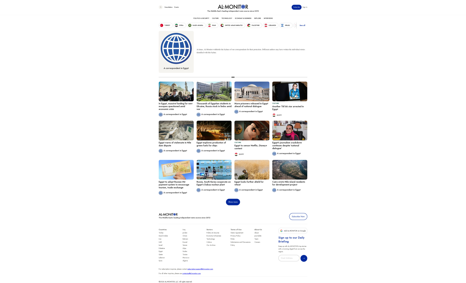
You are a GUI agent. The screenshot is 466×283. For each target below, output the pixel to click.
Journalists (257, 236)
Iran (160, 239)
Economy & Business (243, 18)
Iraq (184, 229)
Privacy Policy (235, 236)
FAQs (232, 239)
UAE (160, 242)
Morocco (186, 257)
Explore (257, 18)
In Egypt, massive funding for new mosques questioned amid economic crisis (175, 106)
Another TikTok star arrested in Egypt (288, 108)
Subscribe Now (298, 216)
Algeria (185, 260)
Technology (226, 18)
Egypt (160, 251)
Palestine (162, 248)
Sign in (305, 7)
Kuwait (185, 242)
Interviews (268, 18)
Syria (160, 260)
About (256, 233)
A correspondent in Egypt (176, 68)
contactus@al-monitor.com (191, 273)
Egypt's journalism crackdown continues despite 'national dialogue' (287, 145)
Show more (233, 202)
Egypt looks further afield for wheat (249, 183)
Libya (184, 248)
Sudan (185, 251)
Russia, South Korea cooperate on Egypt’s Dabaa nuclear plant (214, 183)
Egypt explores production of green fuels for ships (211, 144)
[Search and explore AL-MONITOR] (161, 7)
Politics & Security (201, 18)
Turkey (161, 233)
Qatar (161, 254)
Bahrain (185, 239)
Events (176, 7)
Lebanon (162, 257)
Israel (160, 245)
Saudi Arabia (163, 236)
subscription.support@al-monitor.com (200, 269)
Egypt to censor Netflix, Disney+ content (250, 147)
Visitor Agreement (237, 233)
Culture (215, 18)
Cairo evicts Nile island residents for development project (288, 183)
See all (302, 25)
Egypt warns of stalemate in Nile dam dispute (175, 144)
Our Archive (211, 245)
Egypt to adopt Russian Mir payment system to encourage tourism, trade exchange (174, 184)
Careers (257, 242)
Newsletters (168, 7)
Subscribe (296, 7)
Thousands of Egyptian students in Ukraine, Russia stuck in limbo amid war (214, 106)
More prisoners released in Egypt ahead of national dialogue (251, 105)
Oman (185, 236)
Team (256, 239)
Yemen (185, 245)
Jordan (185, 233)
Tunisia (185, 254)
